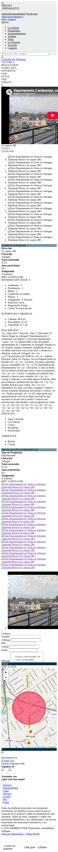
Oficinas (7, 793)
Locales (7, 796)
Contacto (12, 48)
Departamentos (10, 788)
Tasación (12, 45)
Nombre (5, 636)
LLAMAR (13, 27)
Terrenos (7, 785)
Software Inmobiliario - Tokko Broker (20, 834)
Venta (11, 39)
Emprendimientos (17, 33)
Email (4, 650)
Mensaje (5, 661)
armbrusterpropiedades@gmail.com (19, 13)
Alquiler (12, 36)
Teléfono (5, 640)
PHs (5, 799)
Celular (5, 646)
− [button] (6, 677)
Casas (6, 790)
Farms (6, 802)
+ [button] (6, 672)
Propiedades (14, 30)
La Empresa (14, 42)
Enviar (4, 663)
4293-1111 (9, 760)
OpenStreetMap (40, 746)
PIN (3, 643)
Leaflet (27, 746)
